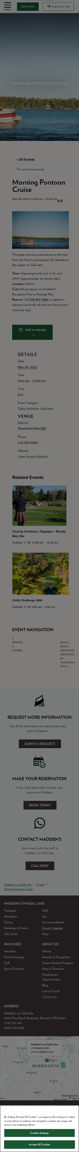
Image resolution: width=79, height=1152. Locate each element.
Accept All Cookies (39, 1144)
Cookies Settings (39, 1132)
